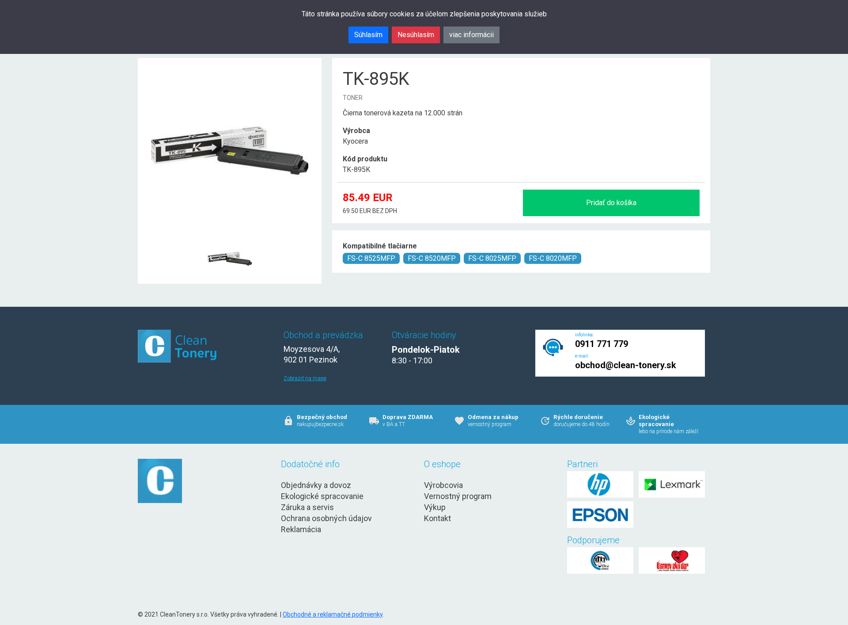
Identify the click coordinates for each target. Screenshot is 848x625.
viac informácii (471, 34)
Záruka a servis (307, 507)
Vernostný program (458, 496)
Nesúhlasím (416, 34)
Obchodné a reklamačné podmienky (332, 614)
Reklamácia (301, 529)
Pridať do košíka (611, 202)
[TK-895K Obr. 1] (230, 237)
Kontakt (437, 518)
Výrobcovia (443, 485)
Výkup (435, 507)
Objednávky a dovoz (316, 485)
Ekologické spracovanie (322, 496)
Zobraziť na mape (305, 378)
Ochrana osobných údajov (326, 518)
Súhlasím (368, 34)
